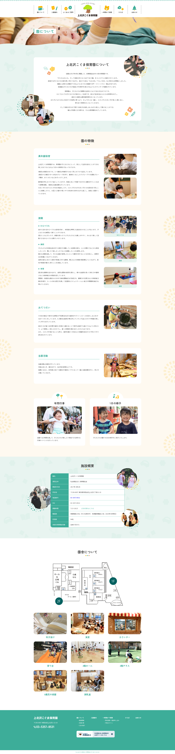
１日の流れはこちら (87, 508)
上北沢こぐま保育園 (46, 718)
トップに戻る (171, 750)
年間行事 (81, 723)
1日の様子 (82, 725)
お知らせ (138, 718)
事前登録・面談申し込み (112, 720)
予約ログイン (109, 723)
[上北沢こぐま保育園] (87, 10)
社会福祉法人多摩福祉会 (85, 752)
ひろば (127, 718)
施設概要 (81, 720)
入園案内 (94, 718)
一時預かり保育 (108, 718)
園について (80, 718)
